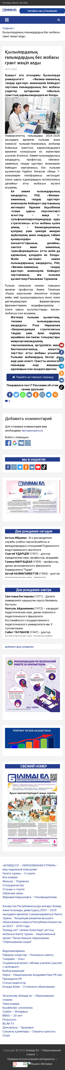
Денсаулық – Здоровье (18, 1027)
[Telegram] (49, 395)
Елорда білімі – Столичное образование (28, 986)
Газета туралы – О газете (18, 873)
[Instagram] (14, 467)
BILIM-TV (8, 1023)
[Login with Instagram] (28, 443)
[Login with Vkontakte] (21, 443)
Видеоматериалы (13, 951)
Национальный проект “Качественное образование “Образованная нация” (28, 938)
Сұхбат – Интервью (15, 1011)
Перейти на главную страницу (35, 377)
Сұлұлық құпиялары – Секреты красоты (29, 1031)
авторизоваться (32, 430)
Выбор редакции (13, 970)
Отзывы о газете (13, 889)
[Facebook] (10, 395)
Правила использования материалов (30, 1059)
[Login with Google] (15, 443)
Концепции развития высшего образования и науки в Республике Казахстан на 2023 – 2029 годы (32, 922)
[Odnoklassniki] (36, 395)
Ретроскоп (9, 1019)
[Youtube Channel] (38, 467)
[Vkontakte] (29, 395)
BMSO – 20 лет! (12, 1015)
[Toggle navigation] (6, 20)
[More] (55, 395)
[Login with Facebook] (8, 443)
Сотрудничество (13, 885)
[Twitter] (16, 395)
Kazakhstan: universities (17, 1007)
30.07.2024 (11, 69)
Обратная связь (12, 893)
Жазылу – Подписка (15, 881)
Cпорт (6, 1035)
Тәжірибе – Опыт (13, 959)
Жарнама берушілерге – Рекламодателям (29, 897)
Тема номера (10, 1003)
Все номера (10, 877)
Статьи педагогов (14, 982)
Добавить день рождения (19, 647)
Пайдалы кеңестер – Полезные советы (28, 955)
